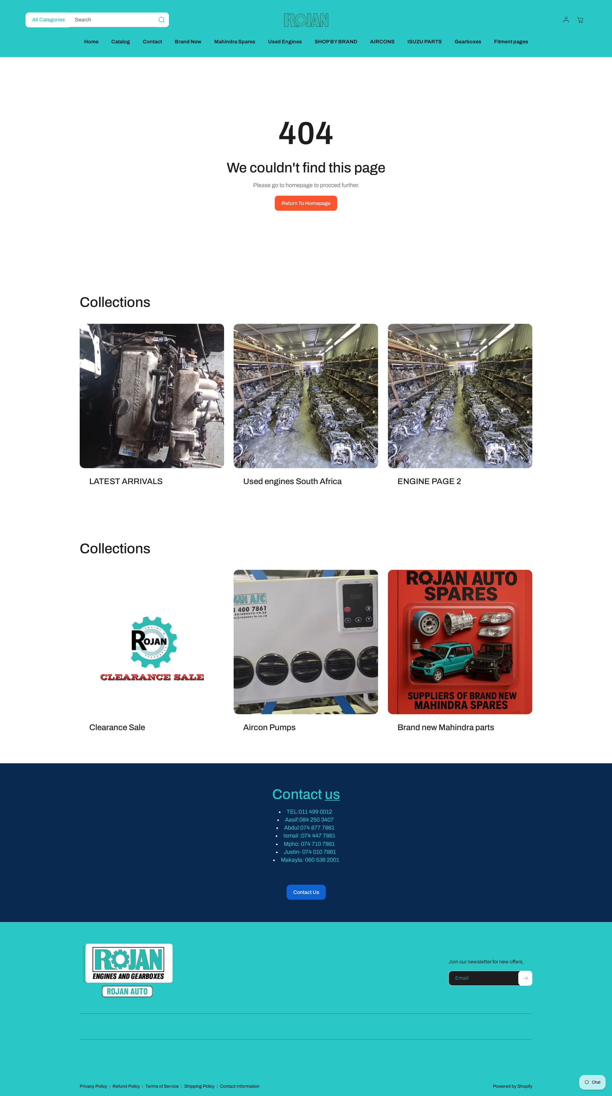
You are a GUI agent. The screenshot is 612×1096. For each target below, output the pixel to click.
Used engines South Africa (292, 481)
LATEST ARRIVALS (126, 481)
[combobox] (117, 20)
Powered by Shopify (512, 1086)
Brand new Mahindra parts (445, 727)
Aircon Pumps (269, 727)
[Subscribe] (525, 978)
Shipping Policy (199, 1086)
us (332, 794)
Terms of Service (162, 1086)
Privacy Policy (93, 1086)
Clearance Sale (117, 727)
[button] (580, 20)
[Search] (161, 19)
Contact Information (239, 1086)
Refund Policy (126, 1086)
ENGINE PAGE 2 (429, 481)
